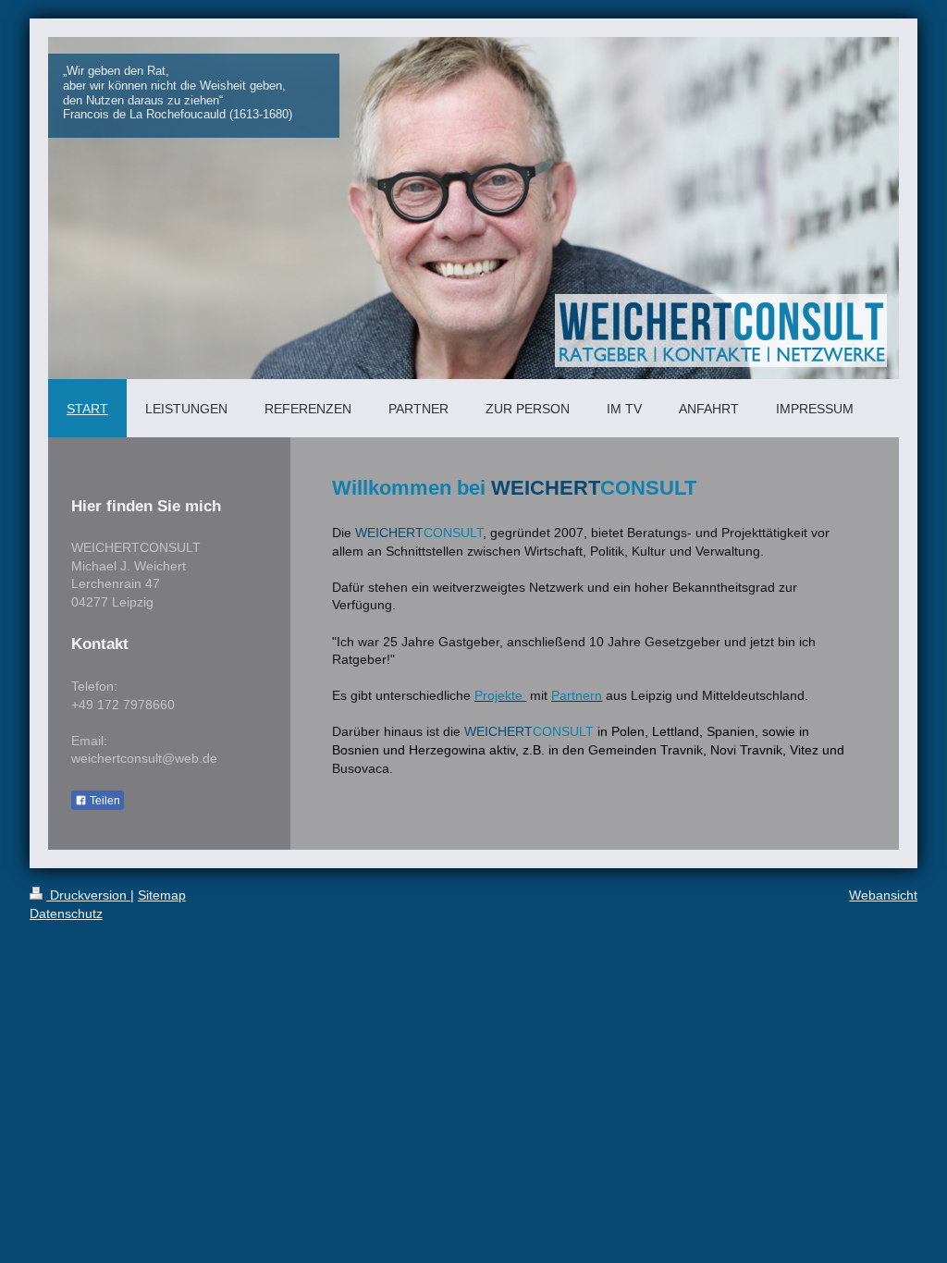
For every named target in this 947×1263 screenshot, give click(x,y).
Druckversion (88, 895)
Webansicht (883, 895)
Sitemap (162, 895)
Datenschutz (66, 913)
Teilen (103, 800)
